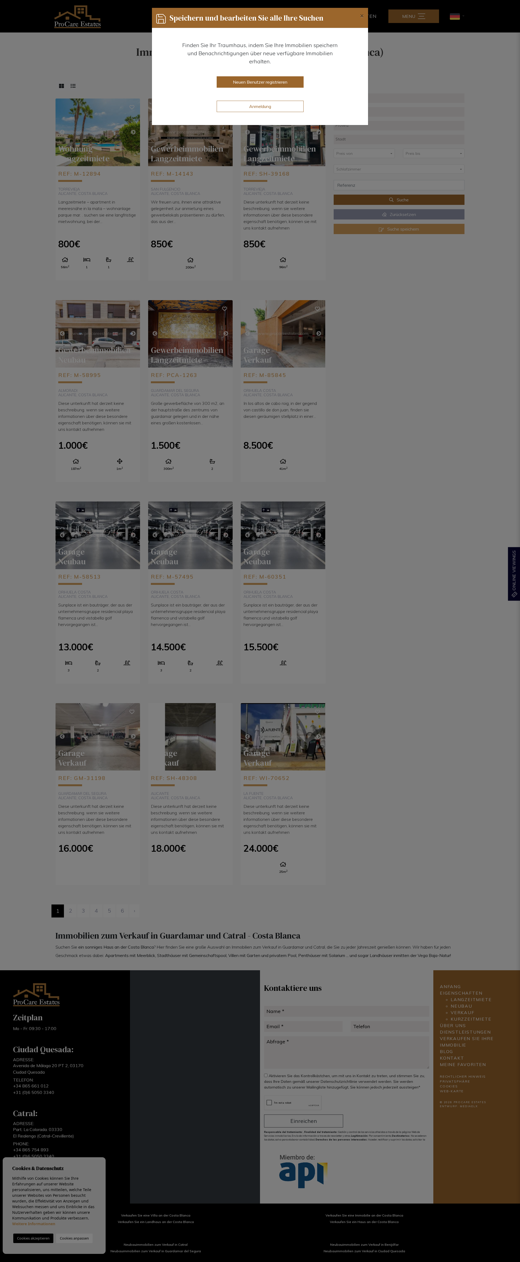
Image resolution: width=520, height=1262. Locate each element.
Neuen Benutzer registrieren (260, 82)
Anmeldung (260, 106)
